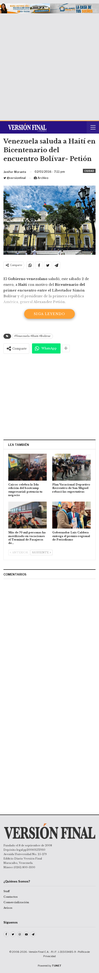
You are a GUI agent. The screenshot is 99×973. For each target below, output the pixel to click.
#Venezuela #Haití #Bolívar (32, 336)
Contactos (10, 896)
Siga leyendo (49, 314)
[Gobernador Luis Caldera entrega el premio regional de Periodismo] (71, 515)
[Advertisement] (49, 65)
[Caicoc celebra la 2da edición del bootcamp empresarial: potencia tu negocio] (27, 467)
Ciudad (89, 170)
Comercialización (16, 902)
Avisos (7, 907)
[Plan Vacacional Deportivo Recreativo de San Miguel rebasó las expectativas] (71, 467)
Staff (6, 891)
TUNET (56, 965)
